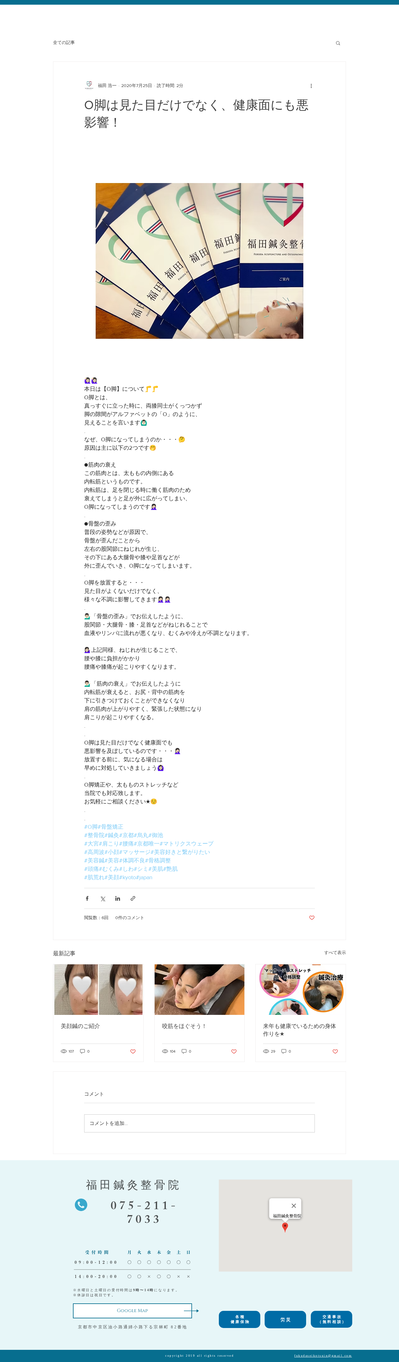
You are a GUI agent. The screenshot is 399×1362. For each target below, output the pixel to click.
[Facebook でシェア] (87, 898)
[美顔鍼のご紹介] (98, 989)
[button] (338, 42)
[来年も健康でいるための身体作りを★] (301, 989)
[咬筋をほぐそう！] (200, 989)
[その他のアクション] (311, 85)
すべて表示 (335, 952)
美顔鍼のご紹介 (80, 1026)
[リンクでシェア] (133, 898)
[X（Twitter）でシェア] (102, 898)
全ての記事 (64, 42)
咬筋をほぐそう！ (184, 1026)
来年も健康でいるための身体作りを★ (299, 1030)
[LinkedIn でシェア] (118, 898)
